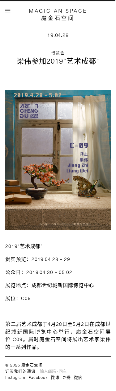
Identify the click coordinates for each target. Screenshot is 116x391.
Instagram (15, 377)
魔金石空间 (58, 18)
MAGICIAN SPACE (58, 11)
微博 (55, 377)
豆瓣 (66, 377)
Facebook (38, 377)
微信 (78, 377)
